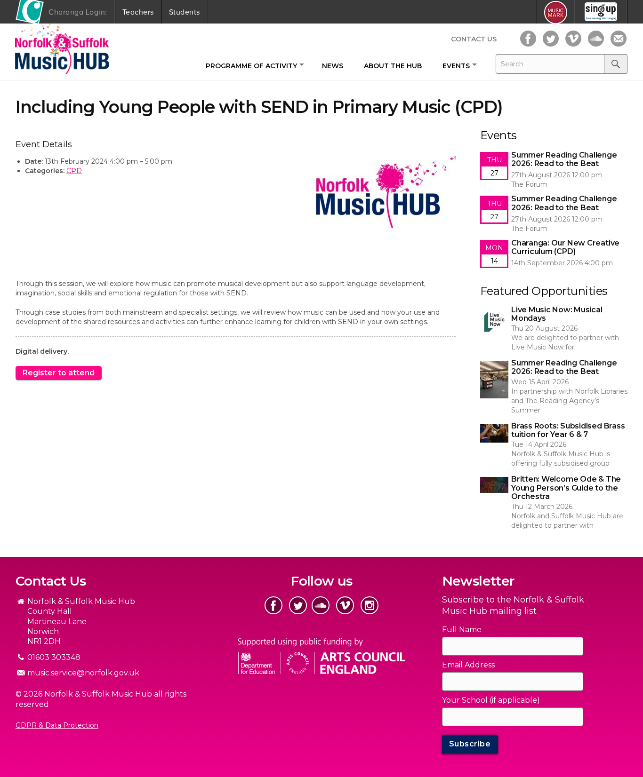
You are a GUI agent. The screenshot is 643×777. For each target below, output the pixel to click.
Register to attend (59, 372)
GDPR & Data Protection (57, 725)
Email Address (468, 664)
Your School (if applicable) (491, 700)
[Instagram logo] (369, 605)
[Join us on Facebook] (528, 39)
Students (184, 12)
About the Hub (393, 66)
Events (456, 66)
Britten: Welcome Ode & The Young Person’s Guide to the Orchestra (539, 484)
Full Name (462, 629)
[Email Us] (619, 39)
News (332, 66)
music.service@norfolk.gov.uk (83, 672)
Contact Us (474, 39)
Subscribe (470, 743)
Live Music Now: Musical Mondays (536, 310)
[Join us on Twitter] (551, 39)
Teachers (138, 12)
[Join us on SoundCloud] (596, 39)
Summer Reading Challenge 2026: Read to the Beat (550, 368)
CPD (74, 170)
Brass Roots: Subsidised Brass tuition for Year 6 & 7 (553, 431)
